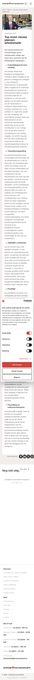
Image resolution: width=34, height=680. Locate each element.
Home (3, 10)
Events (5, 613)
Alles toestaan (17, 365)
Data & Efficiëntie (9, 585)
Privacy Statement (13, 677)
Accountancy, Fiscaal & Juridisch (15, 573)
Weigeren (17, 377)
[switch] (29, 339)
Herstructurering (9, 589)
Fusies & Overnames (11, 581)
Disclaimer (23, 677)
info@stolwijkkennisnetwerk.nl (15, 658)
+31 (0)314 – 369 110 (18, 647)
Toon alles (23, 469)
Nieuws (9, 10)
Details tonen (23, 359)
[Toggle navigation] (30, 3)
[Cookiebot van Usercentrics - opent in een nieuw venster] (24, 301)
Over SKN (7, 605)
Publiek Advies (8, 593)
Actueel (6, 609)
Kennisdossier (8, 601)
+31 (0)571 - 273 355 (16, 651)
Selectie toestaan (17, 371)
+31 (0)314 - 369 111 (20, 628)
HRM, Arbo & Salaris (10, 577)
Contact (6, 617)
